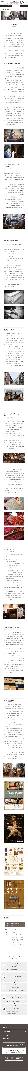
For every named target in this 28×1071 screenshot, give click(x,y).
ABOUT (4, 1028)
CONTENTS (6, 1031)
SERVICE (5, 1035)
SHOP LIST (6, 1039)
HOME (2, 9)
